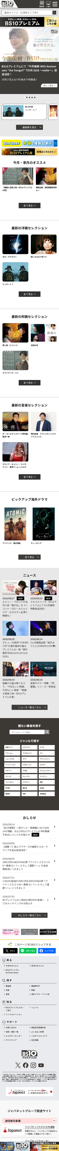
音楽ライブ (9, 747)
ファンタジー (9, 782)
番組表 (8, 986)
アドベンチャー (45, 759)
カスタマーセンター (14, 1036)
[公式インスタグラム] (33, 1065)
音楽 (7, 994)
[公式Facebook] (25, 1065)
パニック (8, 776)
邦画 (33, 990)
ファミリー (43, 776)
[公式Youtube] (41, 1065)
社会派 (42, 788)
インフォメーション (14, 1014)
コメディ (43, 764)
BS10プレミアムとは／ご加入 (15, 1008)
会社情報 (35, 1040)
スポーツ (8, 770)
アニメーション (10, 764)
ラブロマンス (27, 753)
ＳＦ (41, 753)
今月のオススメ (12, 965)
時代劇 (7, 788)
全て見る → (30, 205)
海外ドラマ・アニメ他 (40, 994)
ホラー (25, 759)
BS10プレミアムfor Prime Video (12, 971)
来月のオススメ (37, 965)
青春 (24, 794)
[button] (3, 53)
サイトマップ (11, 1040)
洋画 (7, 990)
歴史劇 (25, 788)
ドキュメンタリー (46, 770)
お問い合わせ (11, 1027)
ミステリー (26, 782)
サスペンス (26, 747)
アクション (9, 753)
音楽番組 (43, 794)
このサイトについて (39, 1036)
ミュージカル (9, 759)
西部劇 (7, 794)
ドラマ (42, 747)
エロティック (27, 764)
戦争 (41, 782)
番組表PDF (35, 986)
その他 (25, 770)
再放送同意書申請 (38, 1027)
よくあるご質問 (37, 1032)
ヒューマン (26, 776)
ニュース (34, 1007)
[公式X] (18, 1065)
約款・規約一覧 (12, 1032)
